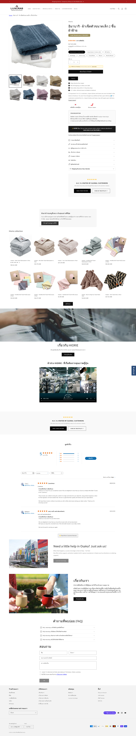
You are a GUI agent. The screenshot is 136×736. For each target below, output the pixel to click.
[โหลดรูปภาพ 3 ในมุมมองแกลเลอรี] (42, 81)
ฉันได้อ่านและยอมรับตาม (54, 674)
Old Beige (72, 55)
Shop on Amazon (102, 692)
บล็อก (10, 701)
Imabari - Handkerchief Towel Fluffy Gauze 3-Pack (44, 295)
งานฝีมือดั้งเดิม (13, 698)
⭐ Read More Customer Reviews (68, 535)
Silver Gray (82, 55)
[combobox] (42, 473)
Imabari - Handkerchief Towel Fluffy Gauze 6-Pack (20, 295)
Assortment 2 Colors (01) (76, 52)
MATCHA (100, 701)
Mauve (100, 55)
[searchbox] (26, 473)
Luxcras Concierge (73, 698)
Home (10, 15)
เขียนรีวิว (90, 458)
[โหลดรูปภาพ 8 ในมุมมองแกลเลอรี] (55, 94)
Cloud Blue (92, 55)
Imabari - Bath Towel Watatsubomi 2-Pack (20, 260)
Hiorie (70, 21)
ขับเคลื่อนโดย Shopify (20, 732)
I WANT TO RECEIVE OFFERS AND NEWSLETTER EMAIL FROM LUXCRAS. (61, 672)
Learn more (94, 66)
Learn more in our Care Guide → (92, 130)
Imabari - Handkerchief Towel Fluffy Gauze (68, 294)
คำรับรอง (11, 703)
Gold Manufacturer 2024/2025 (79, 35)
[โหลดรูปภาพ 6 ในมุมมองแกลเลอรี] (28, 94)
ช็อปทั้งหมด (12, 692)
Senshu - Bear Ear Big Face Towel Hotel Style (91, 295)
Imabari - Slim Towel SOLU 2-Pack (113, 294)
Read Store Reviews (82, 191)
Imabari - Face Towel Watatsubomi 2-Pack (67, 260)
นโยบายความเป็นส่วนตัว (45, 701)
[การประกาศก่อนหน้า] (9, 1)
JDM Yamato (101, 695)
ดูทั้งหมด (68, 304)
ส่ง (44, 680)
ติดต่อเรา (70, 692)
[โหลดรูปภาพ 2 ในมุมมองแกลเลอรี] (28, 81)
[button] (37, 8)
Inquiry (73, 78)
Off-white (107, 52)
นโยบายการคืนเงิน (43, 698)
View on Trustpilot (101, 191)
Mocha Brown (109, 55)
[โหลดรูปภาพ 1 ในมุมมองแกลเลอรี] (15, 81)
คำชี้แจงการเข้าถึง (43, 703)
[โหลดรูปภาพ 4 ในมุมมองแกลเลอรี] (55, 81)
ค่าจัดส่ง (70, 46)
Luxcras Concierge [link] (61, 560)
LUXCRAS (14, 732)
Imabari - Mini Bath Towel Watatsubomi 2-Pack (44, 261)
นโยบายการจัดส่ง (62, 674)
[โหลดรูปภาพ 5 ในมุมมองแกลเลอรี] (15, 94)
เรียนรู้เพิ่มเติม (68, 354)
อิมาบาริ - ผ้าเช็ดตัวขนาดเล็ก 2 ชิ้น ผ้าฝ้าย (25, 15)
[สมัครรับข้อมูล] (35, 713)
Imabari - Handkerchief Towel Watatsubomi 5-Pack (88, 261)
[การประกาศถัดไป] (126, 1)
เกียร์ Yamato (101, 698)
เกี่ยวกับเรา (41, 692)
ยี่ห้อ (10, 695)
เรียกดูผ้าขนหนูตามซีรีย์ (50, 223)
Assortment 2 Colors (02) (94, 52)
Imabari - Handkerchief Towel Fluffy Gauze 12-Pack (115, 261)
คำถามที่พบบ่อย (72, 695)
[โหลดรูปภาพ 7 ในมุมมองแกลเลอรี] (42, 94)
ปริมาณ (70, 59)
